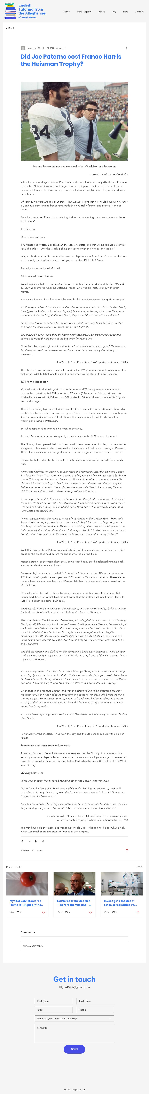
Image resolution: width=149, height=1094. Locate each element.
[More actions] (126, 48)
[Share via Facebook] (22, 841)
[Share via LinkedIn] (36, 841)
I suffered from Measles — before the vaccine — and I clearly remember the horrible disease (73, 903)
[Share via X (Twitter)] (29, 841)
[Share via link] (43, 841)
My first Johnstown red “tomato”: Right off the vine (25, 903)
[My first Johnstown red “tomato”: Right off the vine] (27, 883)
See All (139, 866)
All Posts (10, 28)
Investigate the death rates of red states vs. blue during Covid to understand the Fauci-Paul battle (120, 903)
